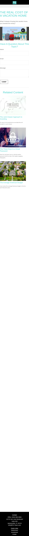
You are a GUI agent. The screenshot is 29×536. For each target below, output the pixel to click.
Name (2, 49)
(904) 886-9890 (16, 517)
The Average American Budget (11, 183)
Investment (14, 532)
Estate (14, 534)
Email (1, 58)
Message (3, 68)
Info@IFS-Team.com (14, 525)
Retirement (14, 530)
